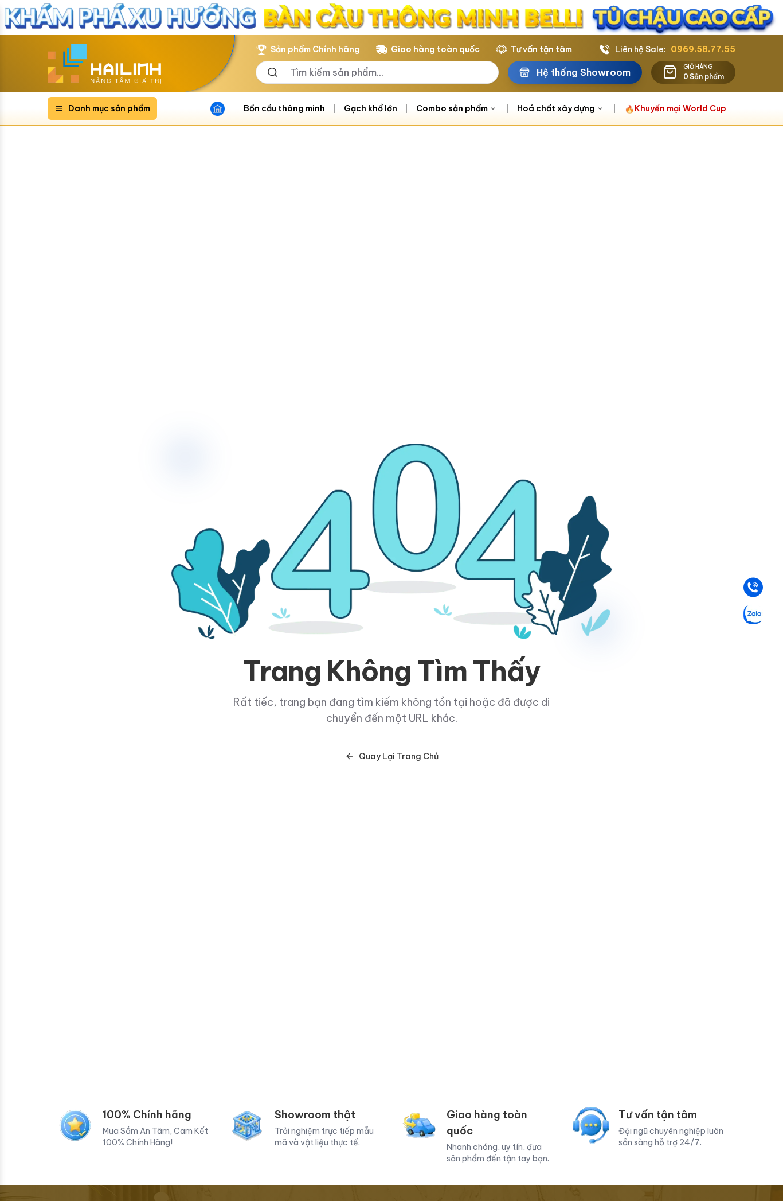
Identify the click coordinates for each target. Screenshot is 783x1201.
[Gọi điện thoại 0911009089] (753, 587)
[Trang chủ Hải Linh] (104, 64)
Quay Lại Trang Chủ (399, 756)
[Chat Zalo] (753, 614)
